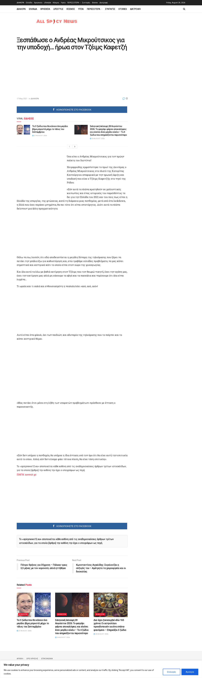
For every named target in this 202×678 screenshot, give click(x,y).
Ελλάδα (29, 3)
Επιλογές (171, 672)
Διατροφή (104, 3)
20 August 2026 (101, 634)
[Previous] (69, 147)
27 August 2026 (40, 136)
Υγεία (63, 3)
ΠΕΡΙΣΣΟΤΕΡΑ (73, 3)
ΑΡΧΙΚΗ (20, 658)
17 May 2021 (22, 98)
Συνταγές (86, 3)
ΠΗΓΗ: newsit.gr (26, 474)
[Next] (75, 147)
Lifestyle (47, 3)
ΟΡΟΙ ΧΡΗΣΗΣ (32, 658)
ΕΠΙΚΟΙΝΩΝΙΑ (47, 658)
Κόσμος (56, 3)
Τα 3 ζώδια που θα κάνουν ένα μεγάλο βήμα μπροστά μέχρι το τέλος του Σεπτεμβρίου (50, 129)
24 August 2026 (98, 139)
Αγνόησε (190, 672)
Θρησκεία (38, 3)
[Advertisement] (41, 74)
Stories (95, 3)
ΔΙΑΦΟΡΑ (20, 3)
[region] (101, 669)
